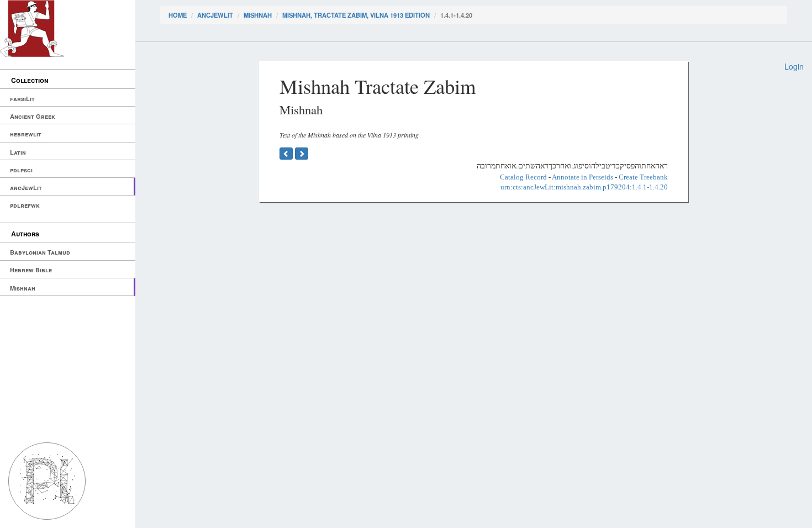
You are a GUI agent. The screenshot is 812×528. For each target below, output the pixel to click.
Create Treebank (643, 177)
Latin (18, 152)
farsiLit (22, 98)
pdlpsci (21, 170)
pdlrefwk (25, 205)
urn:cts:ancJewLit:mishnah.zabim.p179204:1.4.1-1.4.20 (584, 187)
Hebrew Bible (31, 270)
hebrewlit (25, 134)
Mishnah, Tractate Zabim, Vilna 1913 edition (356, 14)
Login (794, 66)
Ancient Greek (32, 116)
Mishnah (22, 288)
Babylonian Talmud (40, 252)
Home (177, 14)
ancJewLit (26, 187)
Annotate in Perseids (582, 177)
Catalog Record (523, 177)
